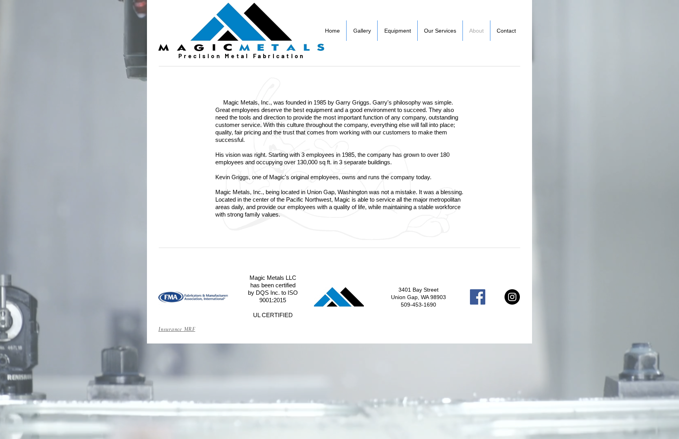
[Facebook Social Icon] (477, 297)
